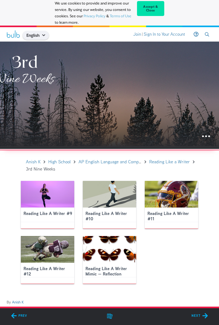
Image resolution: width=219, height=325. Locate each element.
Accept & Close (150, 8)
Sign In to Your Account (164, 34)
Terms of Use (120, 16)
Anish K (18, 302)
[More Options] (206, 136)
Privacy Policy (94, 16)
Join (137, 34)
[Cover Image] (109, 95)
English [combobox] (33, 35)
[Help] (196, 34)
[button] (46, 35)
